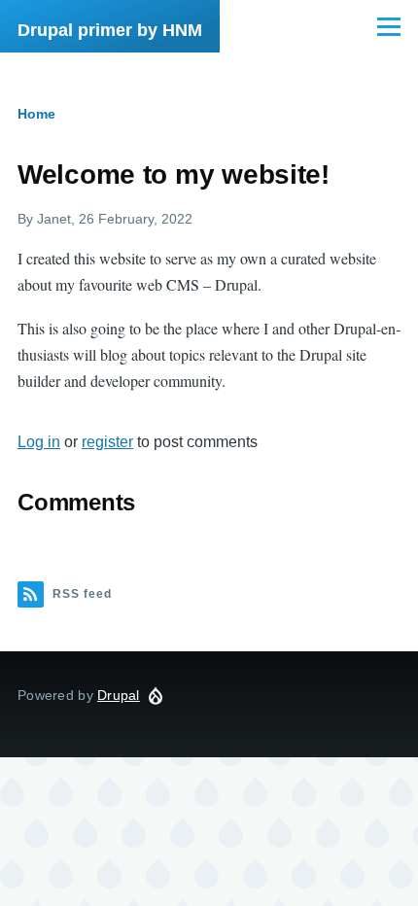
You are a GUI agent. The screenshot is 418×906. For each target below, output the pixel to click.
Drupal (118, 695)
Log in (38, 442)
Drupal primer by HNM (109, 30)
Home (36, 114)
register (107, 442)
